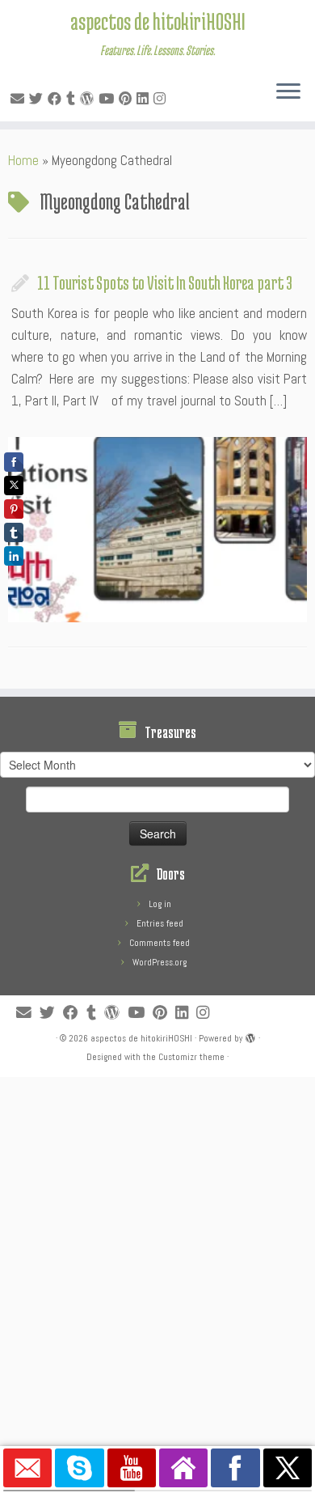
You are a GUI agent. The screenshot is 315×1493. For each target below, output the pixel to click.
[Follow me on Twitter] (38, 99)
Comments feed (159, 942)
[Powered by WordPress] (250, 1035)
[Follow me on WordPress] (89, 99)
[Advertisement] (157, 1235)
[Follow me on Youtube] (109, 99)
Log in (160, 904)
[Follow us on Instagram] (161, 99)
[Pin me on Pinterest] (127, 99)
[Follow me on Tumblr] (73, 99)
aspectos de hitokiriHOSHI (158, 21)
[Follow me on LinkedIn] (144, 99)
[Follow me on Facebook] (57, 99)
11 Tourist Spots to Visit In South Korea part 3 (164, 282)
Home (23, 160)
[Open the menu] (288, 92)
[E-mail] (19, 99)
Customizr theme (191, 1056)
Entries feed (159, 923)
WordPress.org (159, 962)
